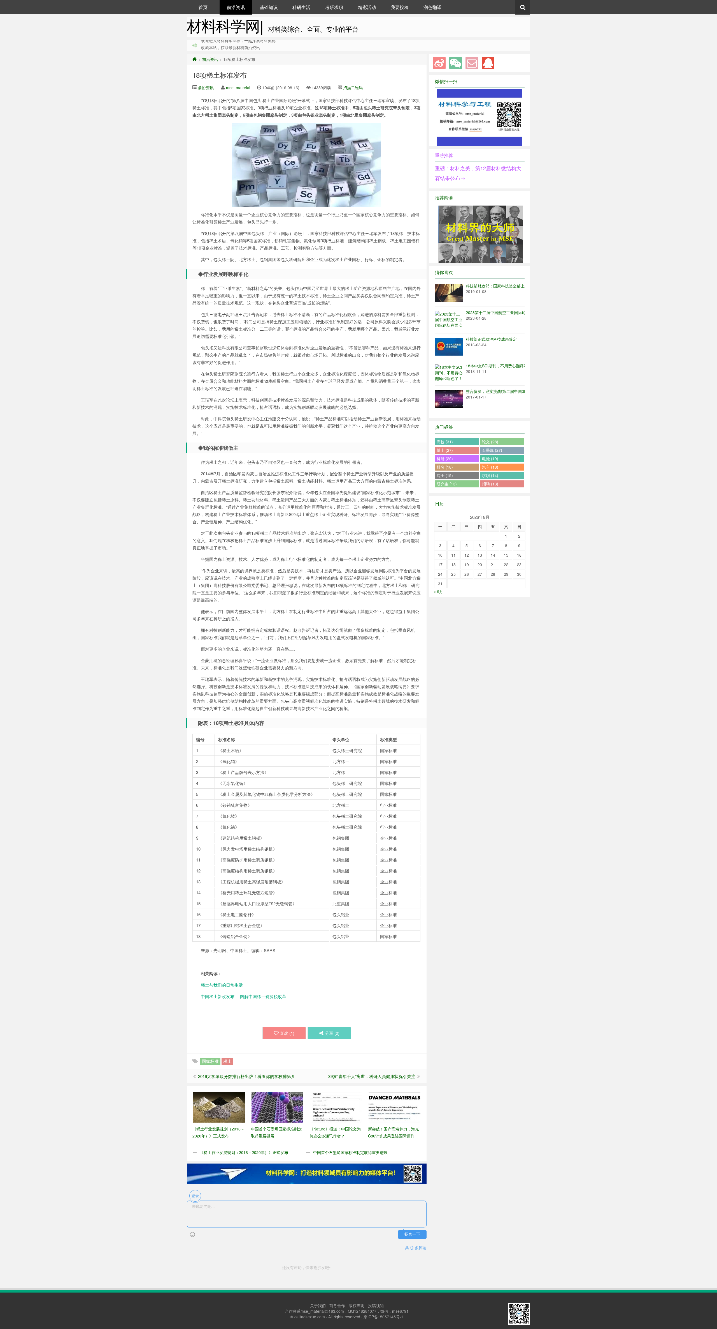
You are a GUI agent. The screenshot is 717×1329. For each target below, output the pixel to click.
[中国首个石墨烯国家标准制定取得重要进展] (277, 1106)
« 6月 (438, 591)
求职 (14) (490, 475)
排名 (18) (445, 467)
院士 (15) (445, 475)
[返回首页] (194, 59)
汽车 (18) (490, 467)
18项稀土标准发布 (219, 75)
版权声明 (356, 1305)
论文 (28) (490, 441)
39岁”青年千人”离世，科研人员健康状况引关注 (371, 1076)
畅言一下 (412, 1234)
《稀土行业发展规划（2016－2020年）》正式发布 (244, 1152)
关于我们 (318, 1305)
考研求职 (334, 7)
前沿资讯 (236, 7)
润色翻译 (432, 7)
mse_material (238, 87)
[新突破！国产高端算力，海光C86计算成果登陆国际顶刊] (394, 1106)
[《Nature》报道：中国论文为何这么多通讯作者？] (336, 1106)
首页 (203, 7)
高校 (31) (445, 441)
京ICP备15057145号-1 (383, 1316)
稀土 (227, 1061)
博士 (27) (445, 450)
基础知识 (269, 7)
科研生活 (301, 7)
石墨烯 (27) (492, 450)
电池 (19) (490, 458)
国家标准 (210, 1061)
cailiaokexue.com (309, 1316)
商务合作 (337, 1305)
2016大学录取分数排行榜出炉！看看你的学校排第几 (246, 1076)
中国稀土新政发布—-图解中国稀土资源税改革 (243, 996)
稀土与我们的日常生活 (222, 985)
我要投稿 (400, 7)
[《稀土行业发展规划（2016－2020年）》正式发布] (219, 1106)
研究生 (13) (447, 484)
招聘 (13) (490, 484)
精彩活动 (367, 7)
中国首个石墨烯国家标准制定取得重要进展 (350, 1152)
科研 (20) (445, 458)
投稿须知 (376, 1305)
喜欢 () (287, 1033)
